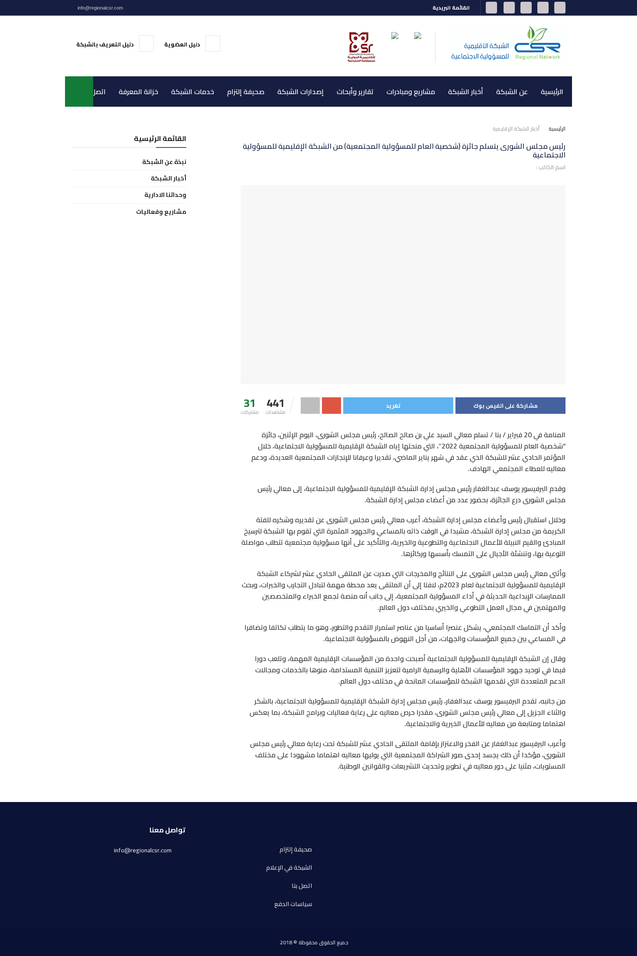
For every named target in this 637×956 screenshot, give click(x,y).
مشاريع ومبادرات (411, 91)
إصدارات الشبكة (300, 91)
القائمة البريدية (451, 8)
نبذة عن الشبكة (164, 162)
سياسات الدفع (293, 904)
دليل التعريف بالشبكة (105, 44)
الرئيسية (552, 91)
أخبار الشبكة (465, 91)
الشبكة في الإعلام (289, 867)
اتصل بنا (94, 91)
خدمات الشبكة (192, 91)
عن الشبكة (512, 91)
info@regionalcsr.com (99, 7)
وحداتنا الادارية (165, 195)
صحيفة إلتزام (245, 91)
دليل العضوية (182, 44)
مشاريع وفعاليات (161, 211)
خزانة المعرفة (138, 91)
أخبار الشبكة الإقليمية (516, 129)
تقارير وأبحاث (355, 91)
